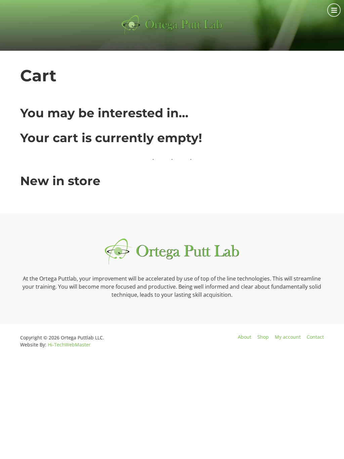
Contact (315, 337)
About (244, 337)
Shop (263, 337)
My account (288, 337)
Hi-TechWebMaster (69, 344)
